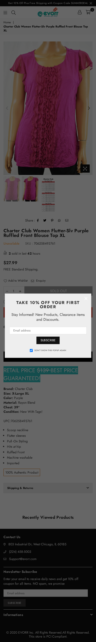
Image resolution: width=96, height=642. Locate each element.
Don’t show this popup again (50, 350)
